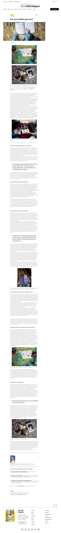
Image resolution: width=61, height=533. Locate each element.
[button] (36, 15)
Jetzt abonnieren (54, 9)
